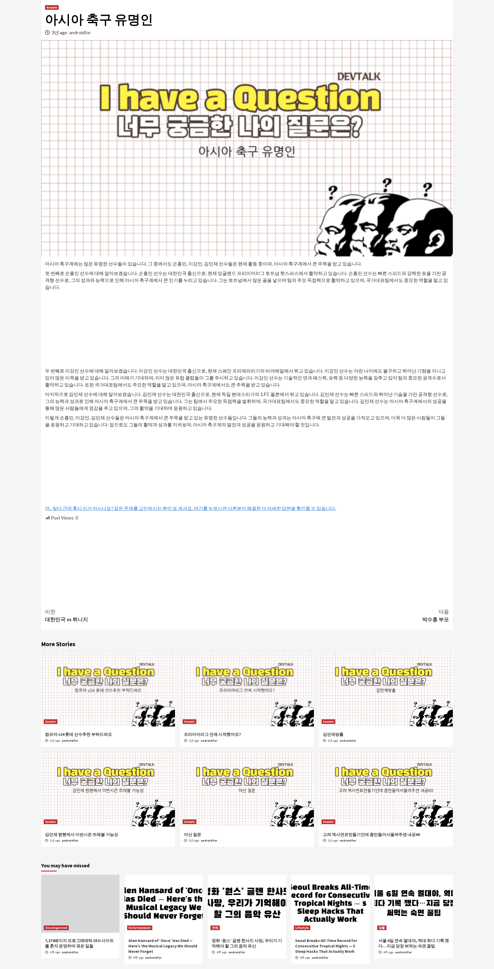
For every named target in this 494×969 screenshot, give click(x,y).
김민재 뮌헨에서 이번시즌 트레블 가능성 (81, 834)
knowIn (52, 7)
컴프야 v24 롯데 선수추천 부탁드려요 (78, 734)
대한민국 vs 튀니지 (66, 615)
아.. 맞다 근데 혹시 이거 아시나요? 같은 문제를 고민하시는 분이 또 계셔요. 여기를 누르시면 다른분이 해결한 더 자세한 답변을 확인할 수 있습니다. (190, 508)
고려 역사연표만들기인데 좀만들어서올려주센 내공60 (371, 834)
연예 (215, 928)
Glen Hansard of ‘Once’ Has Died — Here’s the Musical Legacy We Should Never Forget (162, 946)
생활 (382, 928)
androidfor (80, 32)
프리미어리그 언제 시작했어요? (212, 734)
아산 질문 (192, 834)
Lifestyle (302, 928)
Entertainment (140, 928)
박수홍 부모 (435, 615)
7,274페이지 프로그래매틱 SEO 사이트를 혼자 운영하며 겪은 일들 (79, 943)
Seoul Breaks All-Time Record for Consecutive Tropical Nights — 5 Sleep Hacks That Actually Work (326, 946)
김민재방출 (333, 734)
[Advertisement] (247, 329)
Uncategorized (56, 928)
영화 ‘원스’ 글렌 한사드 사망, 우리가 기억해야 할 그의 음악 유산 (247, 943)
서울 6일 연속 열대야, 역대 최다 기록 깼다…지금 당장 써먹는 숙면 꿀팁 (413, 943)
